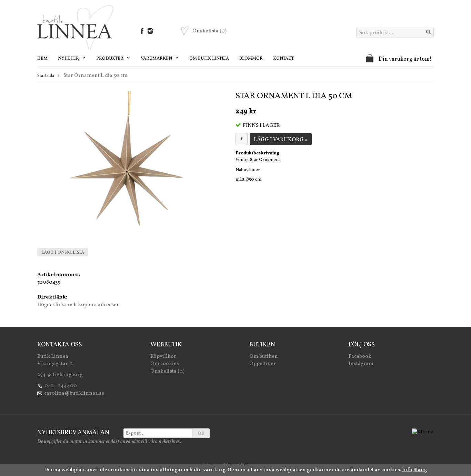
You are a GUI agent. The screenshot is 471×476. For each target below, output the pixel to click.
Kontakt (283, 58)
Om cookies (164, 363)
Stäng (420, 470)
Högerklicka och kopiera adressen (78, 304)
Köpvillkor (163, 356)
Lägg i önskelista (62, 253)
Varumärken (157, 58)
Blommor (251, 58)
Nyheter (69, 58)
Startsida (45, 76)
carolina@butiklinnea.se (74, 393)
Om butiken (263, 356)
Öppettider (262, 363)
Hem (42, 58)
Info (407, 470)
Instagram (361, 363)
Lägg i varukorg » (281, 140)
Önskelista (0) (167, 371)
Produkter (110, 58)
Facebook (360, 356)
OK (201, 434)
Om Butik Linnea (209, 58)
